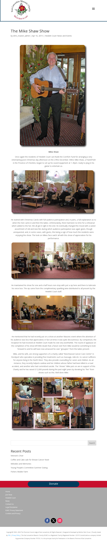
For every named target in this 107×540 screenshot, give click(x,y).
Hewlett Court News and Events (58, 36)
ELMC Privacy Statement (14, 510)
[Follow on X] (53, 520)
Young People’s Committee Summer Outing (29, 467)
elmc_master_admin (21, 36)
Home (7, 492)
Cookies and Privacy (12, 514)
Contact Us (9, 504)
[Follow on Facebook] (47, 520)
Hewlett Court (10, 498)
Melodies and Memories (21, 463)
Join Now (8, 495)
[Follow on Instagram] (59, 520)
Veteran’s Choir (17, 455)
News (7, 501)
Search (92, 443)
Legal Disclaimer (11, 507)
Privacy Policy (16, 535)
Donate (53, 483)
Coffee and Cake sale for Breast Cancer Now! (30, 459)
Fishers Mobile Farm (19, 471)
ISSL (9, 535)
